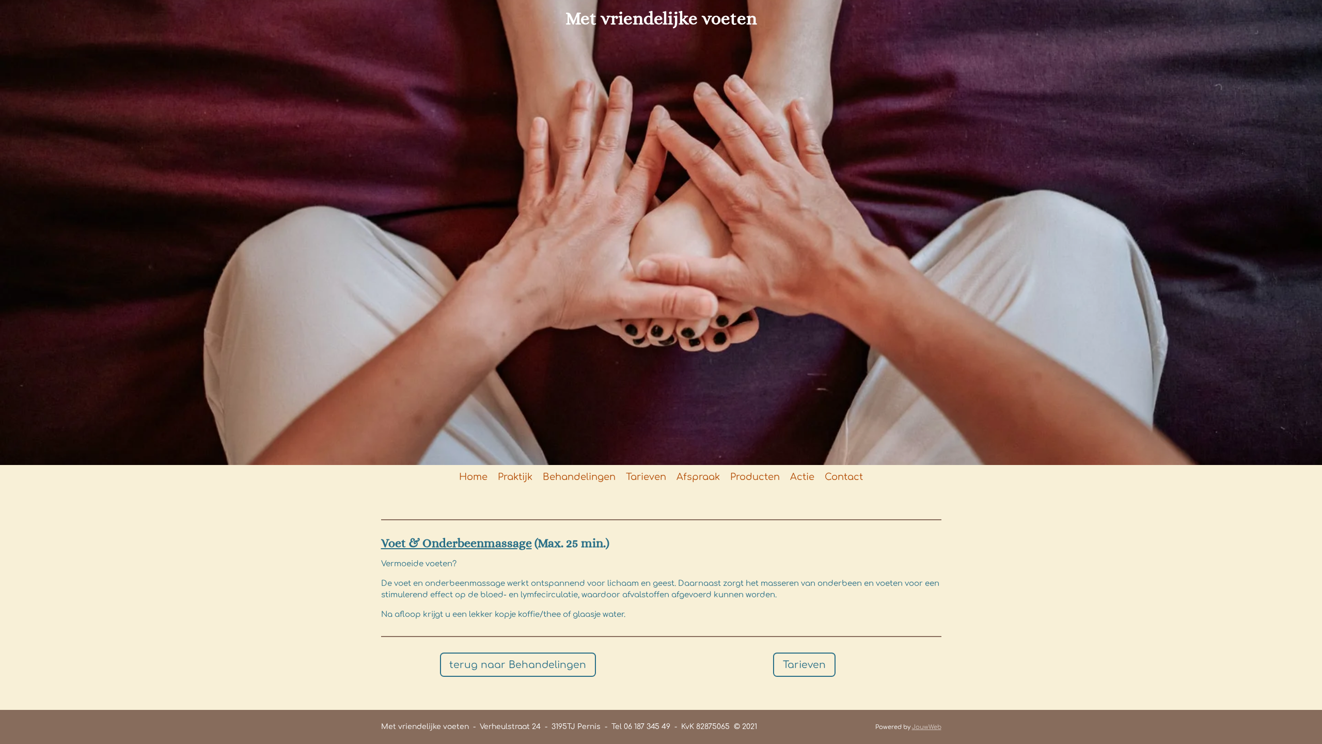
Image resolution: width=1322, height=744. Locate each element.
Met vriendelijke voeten (661, 18)
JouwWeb (926, 727)
